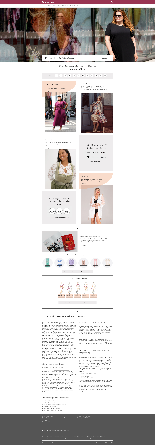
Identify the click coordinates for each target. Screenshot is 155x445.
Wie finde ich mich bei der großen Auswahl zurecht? (54, 404)
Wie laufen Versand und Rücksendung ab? (52, 408)
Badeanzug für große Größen (49, 382)
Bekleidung (102, 436)
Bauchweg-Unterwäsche (97, 357)
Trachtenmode (96, 436)
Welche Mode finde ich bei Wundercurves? (52, 400)
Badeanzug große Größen (47, 438)
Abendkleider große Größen (76, 438)
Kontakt (49, 430)
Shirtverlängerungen (65, 438)
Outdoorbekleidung (72, 436)
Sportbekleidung (88, 436)
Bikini (46, 383)
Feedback (54, 430)
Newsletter (66, 430)
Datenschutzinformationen (53, 442)
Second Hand (74, 5)
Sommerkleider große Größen (89, 438)
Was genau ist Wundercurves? (49, 406)
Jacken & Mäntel (89, 435)
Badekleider (62, 383)
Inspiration (55, 5)
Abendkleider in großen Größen (61, 370)
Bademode (45, 373)
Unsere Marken (60, 430)
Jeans (74, 435)
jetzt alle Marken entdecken (95, 161)
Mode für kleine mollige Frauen (88, 373)
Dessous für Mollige (105, 340)
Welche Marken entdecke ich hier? (50, 402)
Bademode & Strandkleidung (104, 435)
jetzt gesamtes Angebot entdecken (59, 217)
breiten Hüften (68, 385)
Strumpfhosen (56, 436)
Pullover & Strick (68, 435)
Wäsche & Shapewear (47, 436)
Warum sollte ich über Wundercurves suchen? (53, 410)
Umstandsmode (80, 436)
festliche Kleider (101, 332)
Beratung (65, 5)
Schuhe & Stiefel (63, 436)
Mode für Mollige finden (84, 381)
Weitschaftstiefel (85, 376)
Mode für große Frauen (86, 375)
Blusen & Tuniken (59, 435)
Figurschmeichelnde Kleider (87, 378)
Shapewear (100, 343)
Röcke (95, 435)
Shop (48, 5)
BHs (106, 342)
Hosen (77, 435)
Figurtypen (48, 357)
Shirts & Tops (82, 435)
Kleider (53, 435)
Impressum (44, 442)
